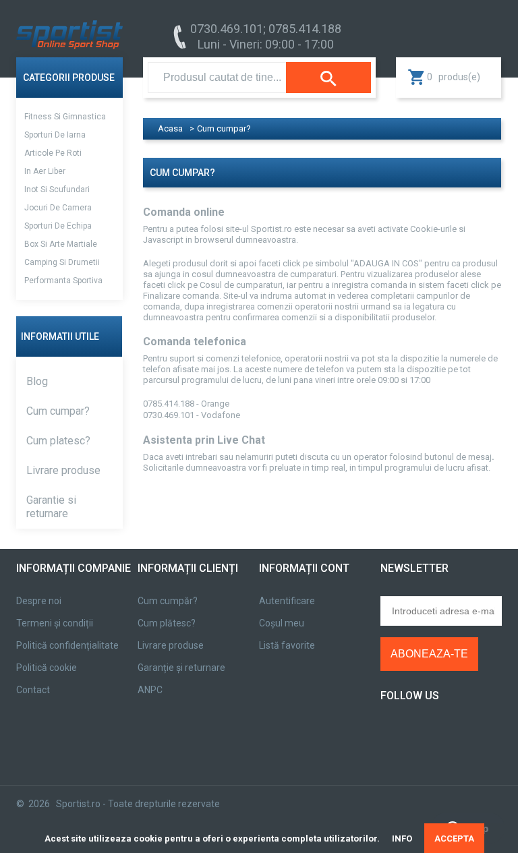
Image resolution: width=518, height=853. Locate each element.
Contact (33, 690)
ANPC (150, 690)
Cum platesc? (58, 440)
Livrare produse (63, 470)
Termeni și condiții (54, 623)
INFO (402, 838)
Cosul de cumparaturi (241, 285)
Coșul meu (281, 623)
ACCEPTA (454, 838)
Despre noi (38, 601)
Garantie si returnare (51, 507)
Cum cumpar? (58, 411)
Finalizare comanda (181, 296)
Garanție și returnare (181, 667)
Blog (37, 381)
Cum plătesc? (167, 623)
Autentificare (287, 601)
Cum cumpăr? (168, 601)
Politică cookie (46, 667)
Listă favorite (287, 645)
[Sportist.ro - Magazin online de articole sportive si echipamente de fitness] (69, 25)
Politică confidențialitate (67, 645)
